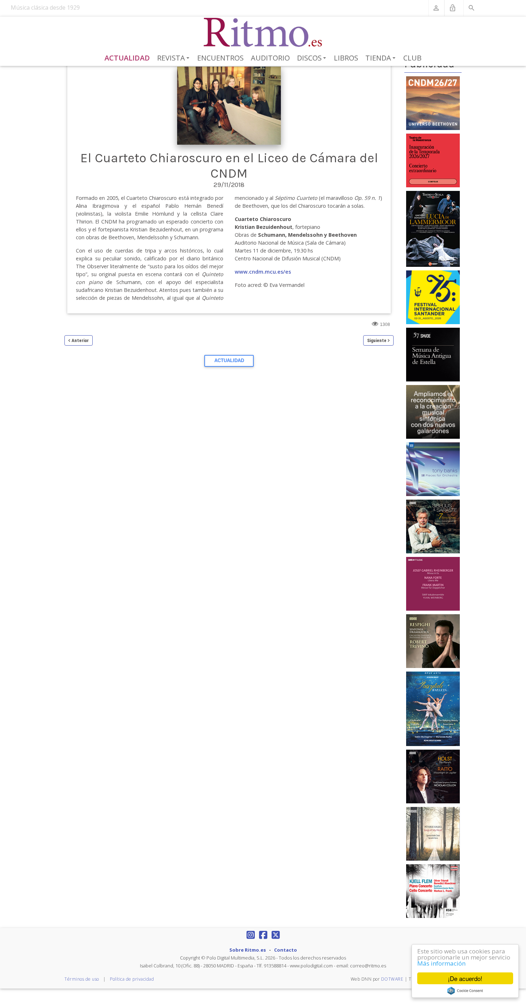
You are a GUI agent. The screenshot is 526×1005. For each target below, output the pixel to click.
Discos (312, 58)
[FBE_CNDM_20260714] (433, 102)
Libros (346, 58)
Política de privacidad (132, 979)
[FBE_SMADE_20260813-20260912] (433, 354)
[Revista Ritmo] (263, 32)
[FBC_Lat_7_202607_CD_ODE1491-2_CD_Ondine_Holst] (433, 776)
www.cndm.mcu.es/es (263, 271)
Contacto (285, 950)
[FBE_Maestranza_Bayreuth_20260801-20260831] (433, 160)
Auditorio (270, 58)
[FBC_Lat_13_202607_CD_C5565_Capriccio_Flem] (433, 891)
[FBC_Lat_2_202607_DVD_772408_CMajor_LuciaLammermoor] (433, 228)
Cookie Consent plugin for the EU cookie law (465, 991)
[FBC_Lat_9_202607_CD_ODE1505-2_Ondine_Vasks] (433, 833)
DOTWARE (392, 979)
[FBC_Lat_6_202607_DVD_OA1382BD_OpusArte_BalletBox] (433, 708)
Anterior (80, 340)
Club (412, 58)
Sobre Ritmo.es (247, 950)
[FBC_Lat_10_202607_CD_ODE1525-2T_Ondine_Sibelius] (433, 526)
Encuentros (220, 58)
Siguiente (376, 340)
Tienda (381, 58)
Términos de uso (81, 979)
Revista (174, 58)
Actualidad (127, 58)
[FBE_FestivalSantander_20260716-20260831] (433, 297)
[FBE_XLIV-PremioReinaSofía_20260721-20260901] (433, 411)
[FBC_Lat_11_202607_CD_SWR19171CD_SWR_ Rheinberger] (433, 583)
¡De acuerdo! (465, 978)
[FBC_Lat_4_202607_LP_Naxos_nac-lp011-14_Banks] (433, 469)
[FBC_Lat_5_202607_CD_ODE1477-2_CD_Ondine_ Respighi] (433, 641)
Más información (441, 963)
